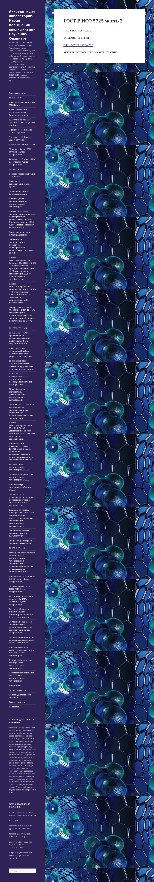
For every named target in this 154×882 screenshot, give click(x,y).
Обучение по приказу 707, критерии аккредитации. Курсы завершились (21, 640)
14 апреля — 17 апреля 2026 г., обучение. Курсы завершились (22, 162)
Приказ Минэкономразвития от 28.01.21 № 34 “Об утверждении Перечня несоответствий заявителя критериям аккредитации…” (22, 430)
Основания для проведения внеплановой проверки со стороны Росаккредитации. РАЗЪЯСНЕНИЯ (22, 500)
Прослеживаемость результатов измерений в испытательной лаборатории (21, 651)
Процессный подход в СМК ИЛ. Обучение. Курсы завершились (22, 579)
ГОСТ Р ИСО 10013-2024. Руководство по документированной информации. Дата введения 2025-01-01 (20, 338)
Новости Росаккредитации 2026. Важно (22, 103)
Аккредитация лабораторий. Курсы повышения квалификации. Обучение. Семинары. (22, 24)
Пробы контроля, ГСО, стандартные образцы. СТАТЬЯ (20, 487)
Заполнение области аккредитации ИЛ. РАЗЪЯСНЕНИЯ (19, 533)
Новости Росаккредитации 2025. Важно (22, 175)
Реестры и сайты (17, 702)
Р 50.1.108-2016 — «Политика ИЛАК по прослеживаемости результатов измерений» (21, 352)
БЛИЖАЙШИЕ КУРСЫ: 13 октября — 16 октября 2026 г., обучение (22, 122)
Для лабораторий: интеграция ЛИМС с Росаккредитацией (18, 112)
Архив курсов (15, 169)
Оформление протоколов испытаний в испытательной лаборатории (21, 677)
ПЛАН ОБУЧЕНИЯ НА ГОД (78, 44)
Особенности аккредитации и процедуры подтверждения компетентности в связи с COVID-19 (21, 246)
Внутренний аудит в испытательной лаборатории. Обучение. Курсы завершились (21, 613)
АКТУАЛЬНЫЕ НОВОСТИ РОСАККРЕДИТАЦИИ (90, 52)
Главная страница (17, 93)
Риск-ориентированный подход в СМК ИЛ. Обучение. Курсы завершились (21, 600)
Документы (15, 685)
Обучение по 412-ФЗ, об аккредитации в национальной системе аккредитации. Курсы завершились (20, 627)
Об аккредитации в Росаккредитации (18, 192)
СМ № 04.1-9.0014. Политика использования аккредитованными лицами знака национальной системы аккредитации (22, 411)
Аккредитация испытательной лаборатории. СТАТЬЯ (19, 467)
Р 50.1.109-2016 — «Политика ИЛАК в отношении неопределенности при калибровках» (20, 379)
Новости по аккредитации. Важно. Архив (20, 184)
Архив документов (18, 690)
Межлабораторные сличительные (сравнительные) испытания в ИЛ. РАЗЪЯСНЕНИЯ (18, 394)
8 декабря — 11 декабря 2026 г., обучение (20, 131)
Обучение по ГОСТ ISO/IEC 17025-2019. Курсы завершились (21, 589)
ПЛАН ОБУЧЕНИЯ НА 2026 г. (22, 144)
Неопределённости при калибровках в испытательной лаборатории (21, 664)
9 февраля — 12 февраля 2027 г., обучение (20, 138)
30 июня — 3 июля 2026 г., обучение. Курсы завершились (21, 152)
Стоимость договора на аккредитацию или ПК (20, 542)
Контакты (14, 707)
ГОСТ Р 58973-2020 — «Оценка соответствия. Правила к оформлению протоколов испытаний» (21, 365)
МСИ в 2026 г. (15, 97)
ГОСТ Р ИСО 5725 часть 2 (77, 30)
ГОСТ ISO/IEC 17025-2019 (20, 328)
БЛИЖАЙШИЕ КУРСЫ (76, 37)
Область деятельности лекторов (20, 696)
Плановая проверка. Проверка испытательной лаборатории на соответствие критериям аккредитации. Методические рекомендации (22, 518)
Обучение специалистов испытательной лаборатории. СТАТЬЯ (21, 477)
